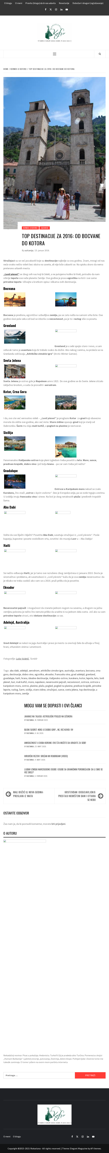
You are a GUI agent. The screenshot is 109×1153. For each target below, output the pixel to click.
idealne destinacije (38, 678)
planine (34, 685)
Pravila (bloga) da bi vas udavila (40, 3)
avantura (80, 670)
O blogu (8, 3)
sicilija (29, 689)
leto (96, 678)
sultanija (29, 250)
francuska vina (62, 674)
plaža (41, 685)
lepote (89, 678)
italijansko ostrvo (58, 678)
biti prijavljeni (58, 823)
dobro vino (27, 674)
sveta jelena (71, 689)
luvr (13, 682)
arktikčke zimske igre (52, 670)
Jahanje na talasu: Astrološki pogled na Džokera (48, 716)
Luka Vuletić (22, 658)
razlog (14, 689)
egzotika (39, 674)
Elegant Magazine (78, 1148)
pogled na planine (63, 685)
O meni (18, 3)
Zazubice (44, 228)
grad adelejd (78, 674)
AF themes (96, 1148)
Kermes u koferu (30, 228)
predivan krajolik (82, 685)
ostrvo (25, 685)
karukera (73, 678)
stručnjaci (52, 689)
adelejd (24, 670)
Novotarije (64, 3)
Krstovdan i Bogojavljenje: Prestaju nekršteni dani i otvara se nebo (77, 796)
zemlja (25, 693)
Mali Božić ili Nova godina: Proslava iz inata (28, 794)
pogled (49, 685)
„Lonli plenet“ (11, 274)
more (31, 682)
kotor (82, 678)
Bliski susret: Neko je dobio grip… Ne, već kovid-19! (48, 729)
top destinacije (87, 689)
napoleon (40, 682)
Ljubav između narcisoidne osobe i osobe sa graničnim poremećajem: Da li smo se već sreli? (63, 771)
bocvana (90, 670)
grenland (90, 674)
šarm (22, 689)
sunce (61, 689)
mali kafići (21, 682)
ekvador (49, 674)
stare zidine (39, 689)
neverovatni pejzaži (56, 682)
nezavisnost (73, 682)
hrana (24, 678)
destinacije (15, 674)
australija (69, 670)
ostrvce (85, 682)
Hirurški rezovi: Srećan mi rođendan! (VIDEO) (46, 756)
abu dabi (14, 670)
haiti (17, 678)
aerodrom (34, 670)
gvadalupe (8, 678)
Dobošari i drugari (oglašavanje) (88, 3)
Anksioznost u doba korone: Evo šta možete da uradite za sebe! (55, 743)
